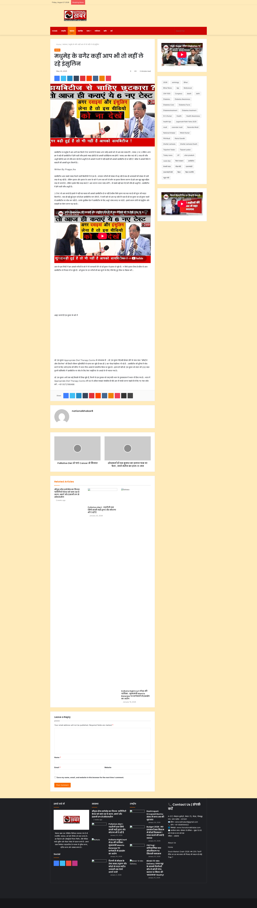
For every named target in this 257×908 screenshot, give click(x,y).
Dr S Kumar (167, 116)
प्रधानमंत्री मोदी (168, 172)
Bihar (186, 82)
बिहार (179, 172)
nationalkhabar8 (82, 411)
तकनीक (80, 31)
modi (165, 127)
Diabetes (166, 99)
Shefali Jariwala (169, 144)
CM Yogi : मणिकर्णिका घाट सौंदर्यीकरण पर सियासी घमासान (154, 849)
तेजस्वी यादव (167, 166)
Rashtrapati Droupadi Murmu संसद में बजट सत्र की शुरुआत (155, 815)
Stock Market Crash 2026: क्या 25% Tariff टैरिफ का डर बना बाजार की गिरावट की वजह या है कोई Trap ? (185, 854)
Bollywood (188, 88)
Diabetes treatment (189, 110)
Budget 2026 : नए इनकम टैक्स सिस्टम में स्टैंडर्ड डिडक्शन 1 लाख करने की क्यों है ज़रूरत (155, 832)
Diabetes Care (168, 105)
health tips (167, 122)
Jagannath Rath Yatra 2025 (186, 122)
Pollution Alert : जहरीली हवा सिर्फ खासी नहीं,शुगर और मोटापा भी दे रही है (102, 510)
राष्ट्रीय (63, 31)
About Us (172, 843)
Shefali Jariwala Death (188, 144)
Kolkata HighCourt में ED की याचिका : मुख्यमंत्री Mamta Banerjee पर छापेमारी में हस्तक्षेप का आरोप (135, 695)
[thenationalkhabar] (75, 16)
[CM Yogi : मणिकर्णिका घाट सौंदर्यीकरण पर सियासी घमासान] (137, 849)
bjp (178, 88)
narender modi (177, 127)
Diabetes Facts (184, 105)
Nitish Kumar (185, 133)
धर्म (111, 31)
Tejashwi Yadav (169, 150)
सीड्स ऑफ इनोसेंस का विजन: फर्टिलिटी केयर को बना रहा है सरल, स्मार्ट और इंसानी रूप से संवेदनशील (67, 493)
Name (57, 757)
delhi (198, 94)
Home (54, 31)
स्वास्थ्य (72, 31)
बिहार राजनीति (189, 172)
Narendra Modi (192, 127)
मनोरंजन (97, 31)
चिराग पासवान (179, 161)
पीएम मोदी (178, 166)
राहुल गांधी (166, 178)
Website (107, 767)
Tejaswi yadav (185, 150)
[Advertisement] (155, 13)
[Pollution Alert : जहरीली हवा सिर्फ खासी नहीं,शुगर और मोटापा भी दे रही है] (102, 496)
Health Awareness (193, 116)
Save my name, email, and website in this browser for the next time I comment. (90, 777)
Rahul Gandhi (180, 138)
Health (179, 116)
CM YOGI (166, 94)
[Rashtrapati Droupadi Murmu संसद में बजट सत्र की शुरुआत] (137, 815)
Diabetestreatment (170, 110)
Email (57, 767)
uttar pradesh (189, 155)
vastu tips (167, 161)
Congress (178, 94)
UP (178, 155)
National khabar (169, 133)
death (189, 94)
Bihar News (167, 88)
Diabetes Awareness (182, 99)
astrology (175, 82)
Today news (167, 155)
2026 (165, 82)
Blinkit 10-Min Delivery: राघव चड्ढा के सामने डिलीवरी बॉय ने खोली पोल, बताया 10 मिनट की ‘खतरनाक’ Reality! (155, 868)
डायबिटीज (191, 161)
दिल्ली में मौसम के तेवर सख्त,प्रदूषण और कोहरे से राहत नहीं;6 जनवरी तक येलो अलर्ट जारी (118, 866)
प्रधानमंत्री (189, 166)
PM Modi (166, 138)
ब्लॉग (105, 31)
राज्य (88, 31)
